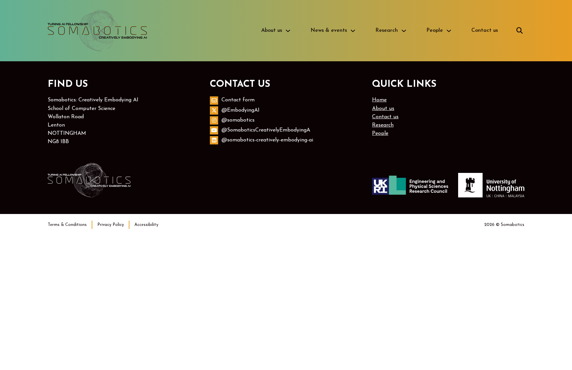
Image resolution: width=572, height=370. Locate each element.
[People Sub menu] (449, 30)
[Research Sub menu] (403, 30)
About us (271, 30)
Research (386, 30)
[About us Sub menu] (288, 30)
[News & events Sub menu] (353, 30)
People (434, 30)
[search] (519, 31)
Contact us (484, 30)
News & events (328, 30)
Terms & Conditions (67, 225)
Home (379, 100)
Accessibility (146, 225)
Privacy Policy (110, 225)
